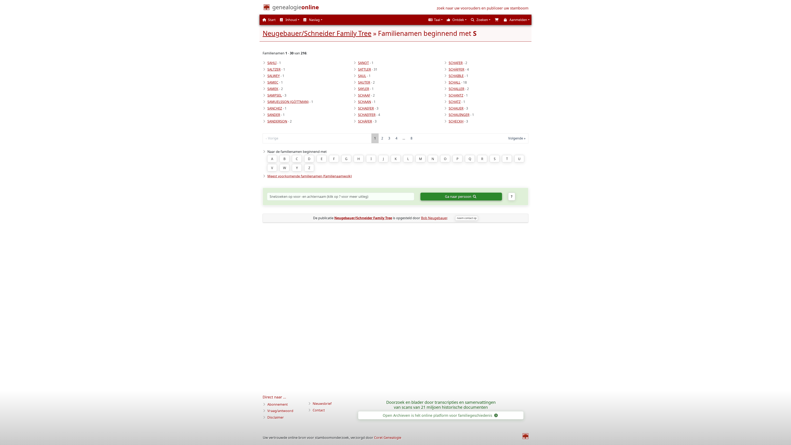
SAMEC (272, 82)
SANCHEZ (274, 108)
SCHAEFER (366, 108)
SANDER (273, 114)
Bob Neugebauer (434, 218)
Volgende (515, 138)
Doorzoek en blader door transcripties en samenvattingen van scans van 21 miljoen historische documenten (441, 405)
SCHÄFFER (456, 69)
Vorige (273, 138)
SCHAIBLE (456, 76)
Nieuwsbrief (322, 403)
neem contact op (466, 218)
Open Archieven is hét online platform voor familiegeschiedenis (438, 415)
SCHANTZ (456, 95)
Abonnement (277, 404)
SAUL (362, 76)
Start (271, 20)
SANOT (363, 63)
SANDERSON (277, 121)
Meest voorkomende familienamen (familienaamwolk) (309, 176)
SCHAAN (364, 102)
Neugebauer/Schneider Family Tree (317, 33)
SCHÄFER (365, 121)
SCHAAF (364, 95)
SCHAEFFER (367, 114)
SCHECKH (456, 121)
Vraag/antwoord (280, 411)
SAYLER (363, 89)
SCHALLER (456, 89)
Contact (319, 410)
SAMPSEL (274, 95)
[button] (435, 20)
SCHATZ (455, 102)
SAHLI (271, 63)
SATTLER (364, 69)
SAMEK (272, 89)
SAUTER (364, 82)
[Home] (525, 436)
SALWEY (273, 76)
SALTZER (274, 69)
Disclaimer (275, 417)
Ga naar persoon (458, 196)
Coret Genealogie (387, 437)
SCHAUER (456, 108)
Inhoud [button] (291, 20)
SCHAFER (456, 63)
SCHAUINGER (459, 114)
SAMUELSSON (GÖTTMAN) (288, 102)
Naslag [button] (314, 20)
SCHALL (454, 82)
